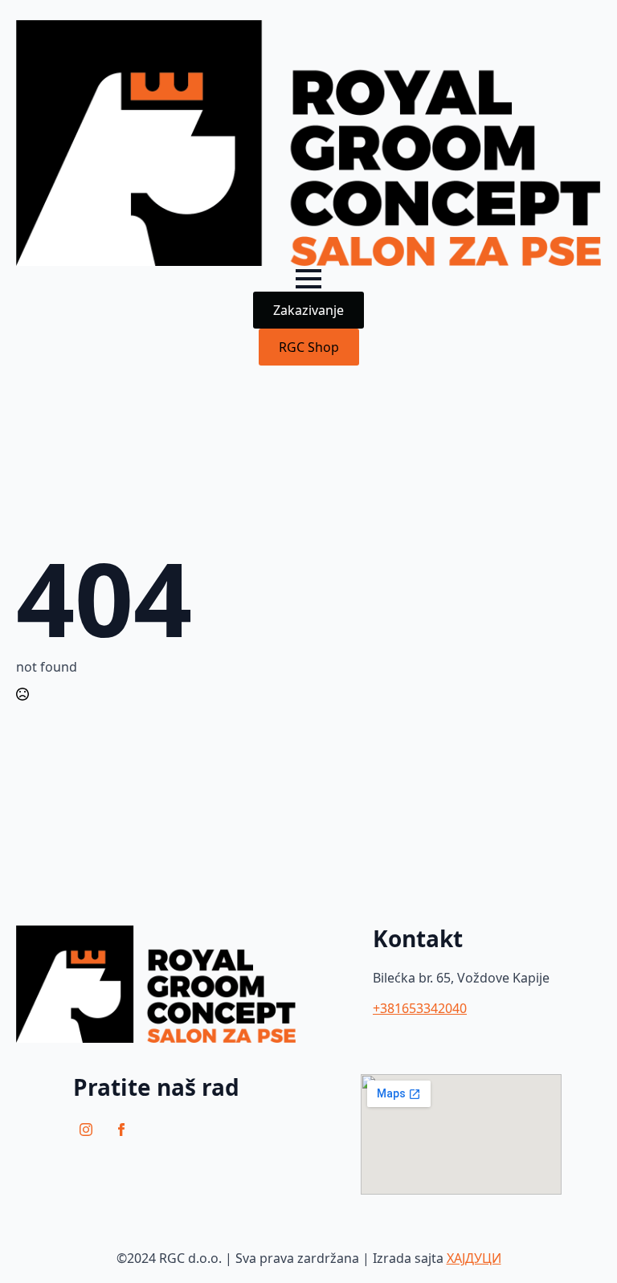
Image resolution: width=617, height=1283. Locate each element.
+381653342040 (420, 1008)
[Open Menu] (308, 279)
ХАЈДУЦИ (474, 1258)
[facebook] (121, 1129)
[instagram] (86, 1129)
